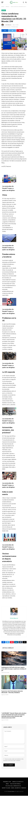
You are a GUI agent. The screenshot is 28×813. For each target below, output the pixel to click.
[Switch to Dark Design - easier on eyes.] (23, 2)
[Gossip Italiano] (14, 2)
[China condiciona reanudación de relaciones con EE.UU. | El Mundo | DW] (14, 42)
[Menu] (2, 2)
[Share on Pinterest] (19, 30)
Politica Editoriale (15, 783)
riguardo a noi (7, 781)
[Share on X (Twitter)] (12, 30)
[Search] (26, 2)
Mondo (3, 10)
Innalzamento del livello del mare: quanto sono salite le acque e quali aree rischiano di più (13, 669)
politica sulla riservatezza (13, 785)
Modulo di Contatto (17, 781)
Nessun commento (7, 26)
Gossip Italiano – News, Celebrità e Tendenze (14, 787)
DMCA (7, 783)
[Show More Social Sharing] (25, 30)
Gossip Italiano (11, 791)
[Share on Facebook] (5, 30)
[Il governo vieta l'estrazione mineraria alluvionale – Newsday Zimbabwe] (14, 682)
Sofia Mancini (8, 24)
